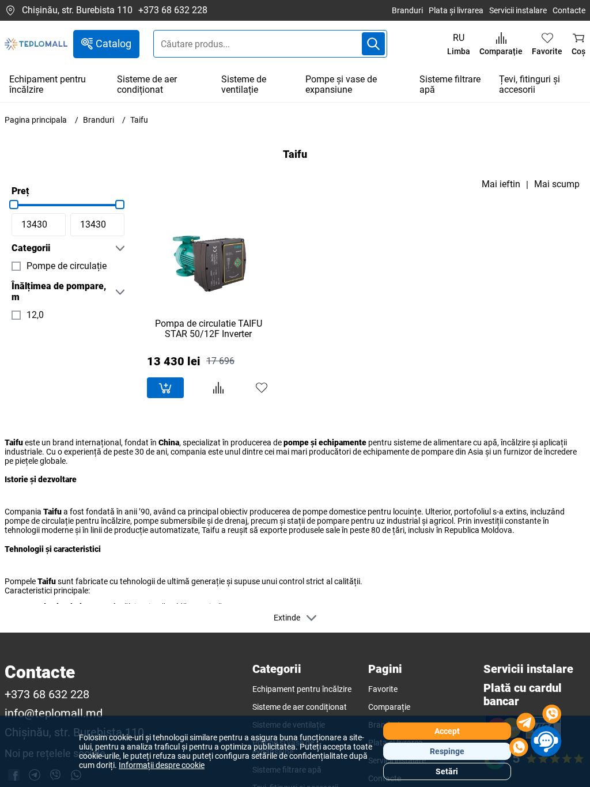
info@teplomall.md (54, 713)
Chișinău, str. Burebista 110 (77, 10)
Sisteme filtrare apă (450, 84)
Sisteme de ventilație (243, 84)
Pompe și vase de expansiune (341, 84)
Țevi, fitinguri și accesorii (529, 84)
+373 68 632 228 (172, 10)
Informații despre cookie (162, 765)
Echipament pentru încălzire (47, 84)
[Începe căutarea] (373, 43)
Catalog (113, 43)
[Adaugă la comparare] (218, 387)
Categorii (31, 248)
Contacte (569, 10)
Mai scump (557, 184)
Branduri (407, 10)
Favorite (383, 689)
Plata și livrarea (456, 10)
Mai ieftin (501, 184)
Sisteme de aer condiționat (147, 84)
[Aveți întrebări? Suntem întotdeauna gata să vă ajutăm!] (535, 732)
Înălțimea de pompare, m (59, 291)
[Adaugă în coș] (165, 387)
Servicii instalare (518, 10)
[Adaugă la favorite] (261, 387)
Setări (447, 771)
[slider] (13, 204)
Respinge (447, 751)
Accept (447, 731)
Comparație (389, 707)
